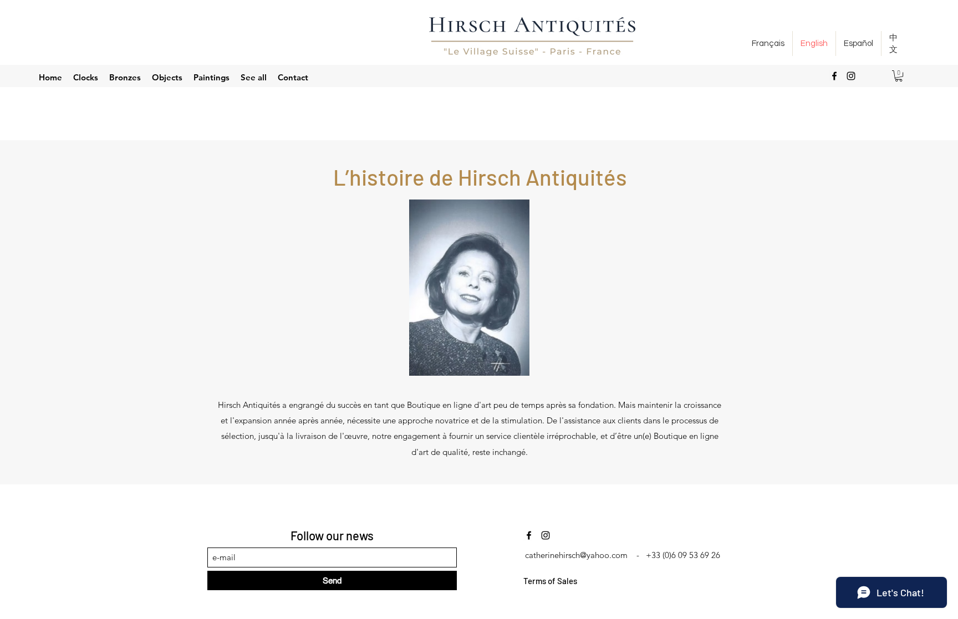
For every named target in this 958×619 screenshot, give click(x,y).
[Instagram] (851, 75)
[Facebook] (834, 75)
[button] (898, 75)
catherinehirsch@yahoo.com (576, 555)
